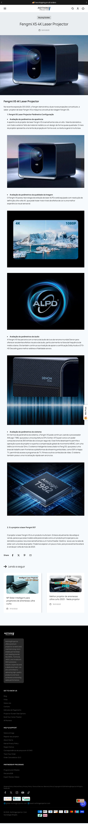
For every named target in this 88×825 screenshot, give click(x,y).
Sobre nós (7, 703)
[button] (86, 2)
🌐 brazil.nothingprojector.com (39, 803)
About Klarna (8, 740)
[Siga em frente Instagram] (16, 792)
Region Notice (9, 747)
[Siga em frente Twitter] (11, 792)
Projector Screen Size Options (15, 713)
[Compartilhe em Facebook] (12, 555)
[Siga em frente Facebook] (5, 792)
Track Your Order (10, 754)
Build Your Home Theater (13, 717)
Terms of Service (38, 786)
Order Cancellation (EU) (12, 757)
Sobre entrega (9, 733)
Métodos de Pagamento (12, 710)
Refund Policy (18, 786)
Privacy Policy (27, 786)
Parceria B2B (8, 773)
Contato (7, 706)
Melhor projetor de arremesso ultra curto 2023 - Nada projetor (65, 598)
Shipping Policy (8, 786)
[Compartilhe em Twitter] (18, 555)
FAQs (5, 699)
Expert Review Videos (11, 777)
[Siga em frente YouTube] (22, 792)
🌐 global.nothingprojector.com (15, 803)
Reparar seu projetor (11, 736)
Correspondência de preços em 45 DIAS (18, 750)
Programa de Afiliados (11, 770)
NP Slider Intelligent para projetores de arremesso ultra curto (20, 600)
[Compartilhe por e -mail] (30, 555)
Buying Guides (44, 17)
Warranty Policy (49, 786)
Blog (5, 696)
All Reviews (8, 720)
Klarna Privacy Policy (11, 743)
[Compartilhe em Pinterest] (24, 555)
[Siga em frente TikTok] (28, 792)
